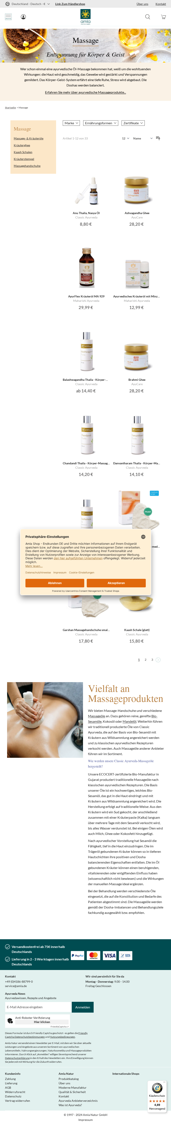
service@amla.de (16, 986)
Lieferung (11, 1083)
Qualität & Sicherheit (72, 1092)
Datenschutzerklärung (17, 1058)
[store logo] (85, 17)
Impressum (85, 1120)
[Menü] (164, 1083)
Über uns (64, 1083)
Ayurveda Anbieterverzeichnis (78, 1100)
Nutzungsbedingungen (62, 1036)
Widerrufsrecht (15, 1092)
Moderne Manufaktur (73, 1087)
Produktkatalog (69, 1079)
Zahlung (10, 1079)
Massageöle (96, 716)
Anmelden (82, 1007)
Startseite (10, 107)
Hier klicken (42, 1022)
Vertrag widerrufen (17, 1100)
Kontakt (64, 1096)
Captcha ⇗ (60, 1026)
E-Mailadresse (15, 1004)
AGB (8, 1087)
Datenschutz (13, 1096)
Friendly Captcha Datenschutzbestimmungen (46, 1035)
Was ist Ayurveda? (70, 1105)
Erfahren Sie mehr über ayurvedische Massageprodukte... (85, 92)
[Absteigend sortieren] (158, 138)
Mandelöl (129, 721)
